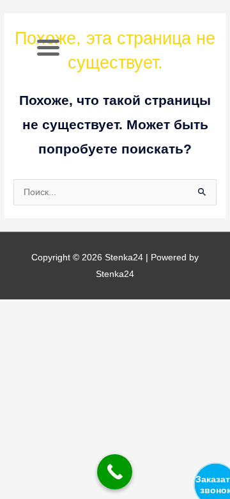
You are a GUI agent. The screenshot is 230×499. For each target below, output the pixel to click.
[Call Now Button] (114, 471)
